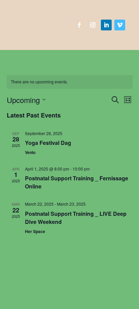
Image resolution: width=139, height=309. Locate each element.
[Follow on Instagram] (92, 25)
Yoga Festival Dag (48, 143)
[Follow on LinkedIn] (106, 25)
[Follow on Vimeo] (119, 25)
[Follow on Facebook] (79, 25)
